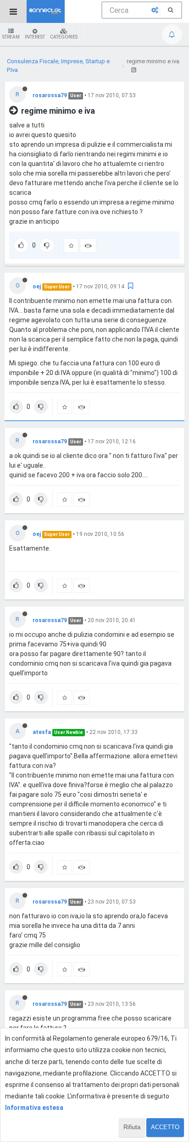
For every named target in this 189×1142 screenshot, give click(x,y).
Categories (64, 36)
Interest (35, 36)
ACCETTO (165, 1127)
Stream (11, 36)
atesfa (42, 732)
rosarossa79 (50, 95)
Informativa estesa (34, 1107)
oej (37, 286)
